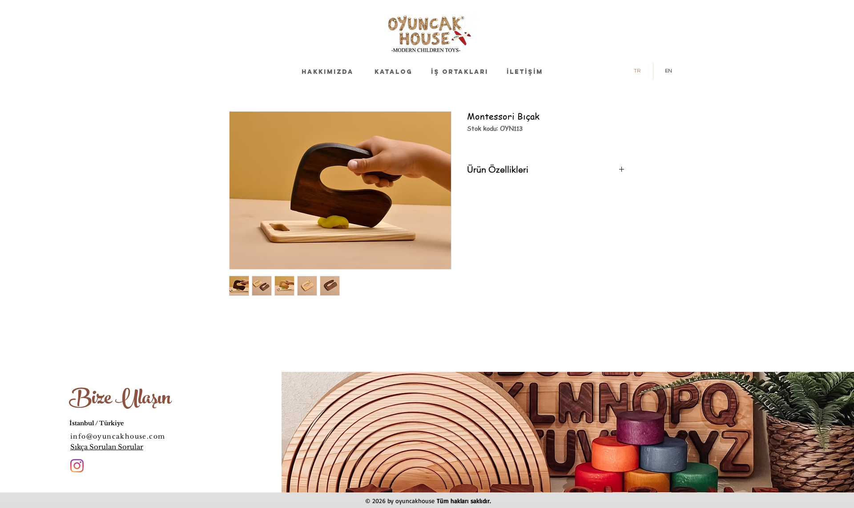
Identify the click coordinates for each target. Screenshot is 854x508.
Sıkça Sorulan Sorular (106, 447)
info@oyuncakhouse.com (117, 436)
